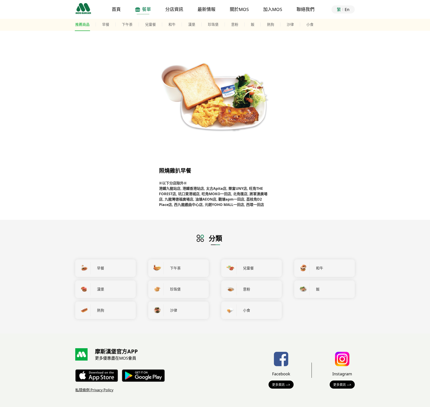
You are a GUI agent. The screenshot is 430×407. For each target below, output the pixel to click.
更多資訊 (278, 384)
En (347, 9)
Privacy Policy (94, 389)
